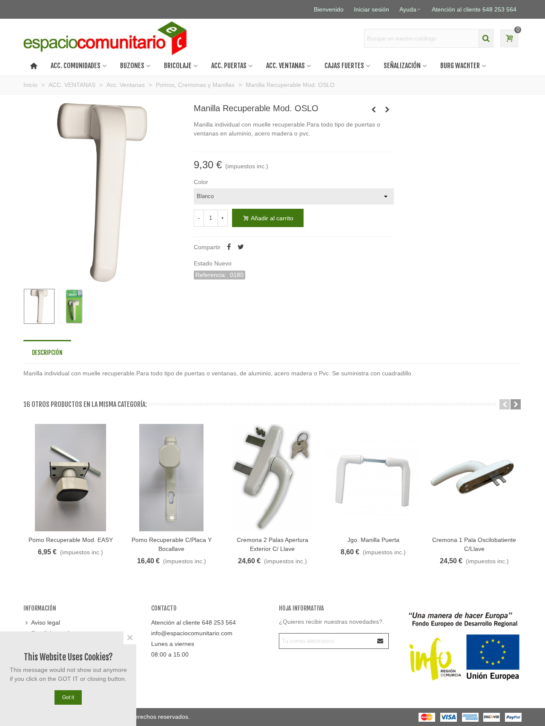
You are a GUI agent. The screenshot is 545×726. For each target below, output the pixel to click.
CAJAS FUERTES (344, 65)
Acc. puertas (229, 65)
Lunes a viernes (172, 643)
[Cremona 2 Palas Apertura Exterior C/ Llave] (272, 477)
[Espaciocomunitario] (107, 38)
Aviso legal (45, 622)
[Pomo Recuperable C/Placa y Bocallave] (171, 477)
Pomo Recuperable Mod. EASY (71, 539)
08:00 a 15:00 (170, 654)
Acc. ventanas (285, 65)
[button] (504, 404)
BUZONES (132, 65)
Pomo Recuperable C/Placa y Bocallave (172, 544)
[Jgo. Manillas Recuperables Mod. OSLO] (387, 109)
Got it (68, 697)
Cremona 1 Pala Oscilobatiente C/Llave (474, 544)
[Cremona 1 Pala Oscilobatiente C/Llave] (474, 477)
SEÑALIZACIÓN (402, 65)
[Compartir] (229, 247)
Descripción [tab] (47, 352)
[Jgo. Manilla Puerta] (373, 109)
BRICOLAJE (178, 65)
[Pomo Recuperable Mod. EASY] (70, 477)
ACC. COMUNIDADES (75, 65)
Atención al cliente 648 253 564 (193, 622)
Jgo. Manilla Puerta (373, 539)
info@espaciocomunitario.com (191, 633)
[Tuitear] (241, 247)
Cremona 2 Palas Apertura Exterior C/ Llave (272, 544)
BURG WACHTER (460, 65)
